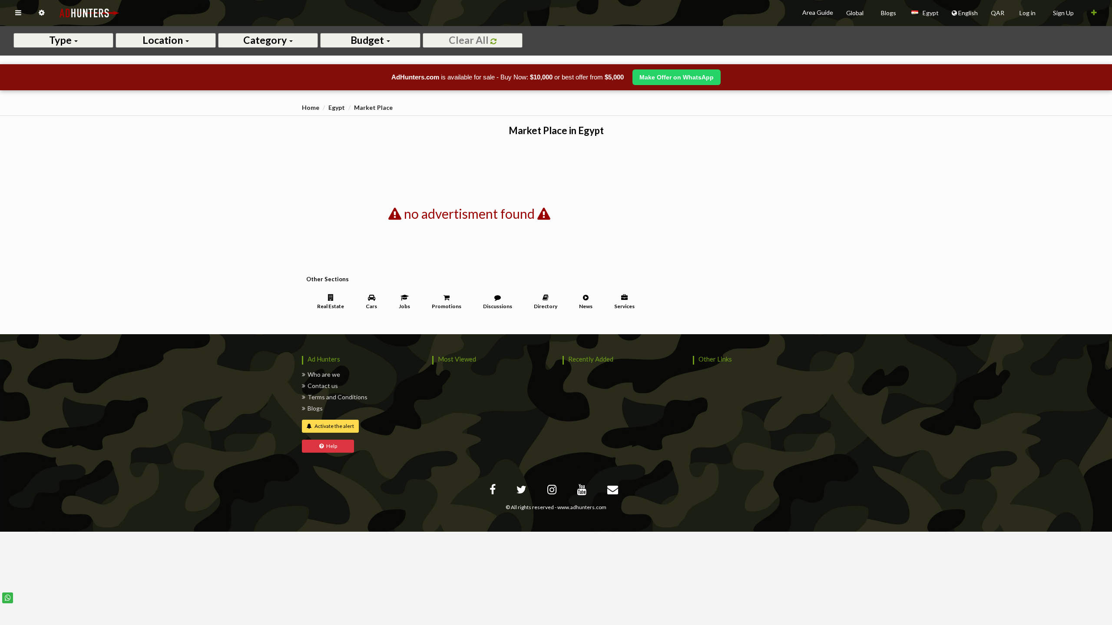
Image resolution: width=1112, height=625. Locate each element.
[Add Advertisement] (1093, 13)
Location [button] (163, 40)
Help (330, 446)
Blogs (315, 408)
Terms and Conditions (337, 397)
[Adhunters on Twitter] (522, 491)
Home (310, 107)
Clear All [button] (469, 40)
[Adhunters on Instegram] (553, 491)
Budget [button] (368, 40)
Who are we (324, 374)
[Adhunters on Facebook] (494, 491)
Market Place (373, 107)
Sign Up (1063, 12)
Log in (1027, 12)
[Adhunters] (613, 491)
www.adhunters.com (581, 507)
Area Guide (817, 12)
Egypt (336, 107)
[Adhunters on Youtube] (583, 491)
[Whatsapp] (7, 597)
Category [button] (265, 40)
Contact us (323, 385)
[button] (18, 13)
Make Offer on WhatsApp (676, 77)
